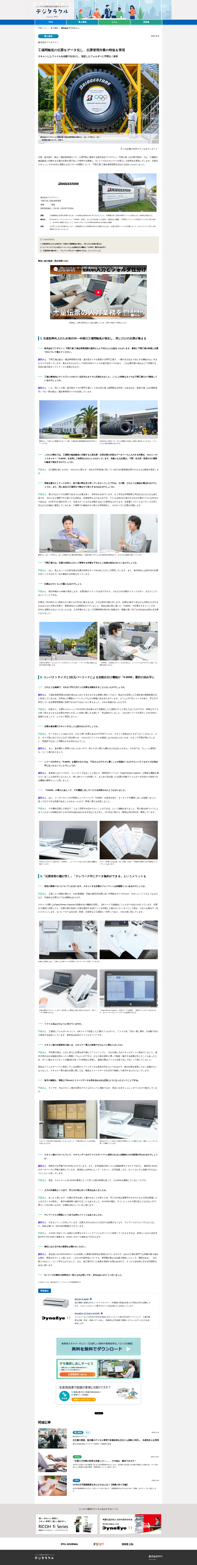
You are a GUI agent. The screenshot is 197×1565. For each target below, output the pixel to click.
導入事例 (82, 22)
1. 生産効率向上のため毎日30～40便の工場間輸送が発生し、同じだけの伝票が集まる (71, 244)
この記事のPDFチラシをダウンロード (140, 149)
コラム (114, 22)
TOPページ (42, 28)
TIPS (50, 22)
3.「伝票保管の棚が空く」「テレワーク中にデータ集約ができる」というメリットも (70, 251)
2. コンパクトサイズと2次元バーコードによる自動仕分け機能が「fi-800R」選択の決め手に (73, 247)
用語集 (146, 22)
